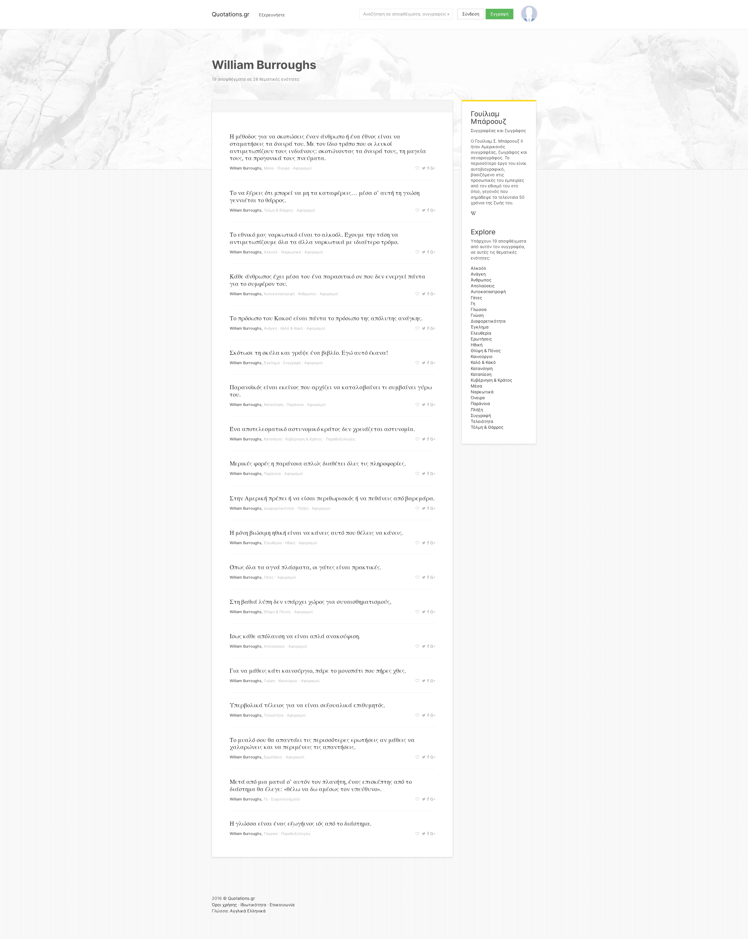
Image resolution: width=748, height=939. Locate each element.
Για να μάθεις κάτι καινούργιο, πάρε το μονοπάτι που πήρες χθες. (318, 670)
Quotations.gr (230, 14)
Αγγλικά (238, 910)
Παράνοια (295, 404)
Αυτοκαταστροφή (279, 294)
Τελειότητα (273, 715)
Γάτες (269, 577)
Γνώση (269, 681)
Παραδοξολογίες (340, 439)
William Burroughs (246, 168)
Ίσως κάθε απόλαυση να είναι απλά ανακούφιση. (295, 636)
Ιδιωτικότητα (253, 904)
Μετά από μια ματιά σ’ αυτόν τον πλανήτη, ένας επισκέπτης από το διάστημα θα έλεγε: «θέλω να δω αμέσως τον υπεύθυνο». (321, 785)
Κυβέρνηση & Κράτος (303, 439)
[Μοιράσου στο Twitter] (422, 168)
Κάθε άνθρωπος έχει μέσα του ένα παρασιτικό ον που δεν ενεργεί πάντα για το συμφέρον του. (327, 280)
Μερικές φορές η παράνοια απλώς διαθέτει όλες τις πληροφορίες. (318, 463)
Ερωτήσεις (273, 757)
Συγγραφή (292, 363)
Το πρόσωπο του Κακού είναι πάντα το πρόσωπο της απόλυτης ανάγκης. (326, 318)
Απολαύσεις (274, 646)
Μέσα (269, 168)
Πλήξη (302, 508)
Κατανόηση (273, 404)
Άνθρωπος (307, 294)
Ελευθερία (273, 543)
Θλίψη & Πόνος (277, 612)
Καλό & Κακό (291, 328)
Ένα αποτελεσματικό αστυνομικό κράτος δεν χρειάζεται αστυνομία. (322, 429)
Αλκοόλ (271, 252)
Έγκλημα (272, 363)
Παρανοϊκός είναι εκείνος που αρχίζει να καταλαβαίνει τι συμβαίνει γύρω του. (331, 390)
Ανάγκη (270, 328)
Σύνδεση (470, 13)
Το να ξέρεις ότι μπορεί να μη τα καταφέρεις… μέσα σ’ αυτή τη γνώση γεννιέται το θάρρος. (325, 196)
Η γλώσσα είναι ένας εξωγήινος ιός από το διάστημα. (300, 823)
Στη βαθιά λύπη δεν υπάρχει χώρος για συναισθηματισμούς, (310, 601)
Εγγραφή (499, 13)
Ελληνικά (256, 910)
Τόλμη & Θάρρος (278, 210)
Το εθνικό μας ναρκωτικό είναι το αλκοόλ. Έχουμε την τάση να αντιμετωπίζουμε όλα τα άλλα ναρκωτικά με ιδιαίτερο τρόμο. (314, 238)
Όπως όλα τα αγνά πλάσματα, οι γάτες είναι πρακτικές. (305, 567)
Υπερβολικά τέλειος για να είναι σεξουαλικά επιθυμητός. (307, 705)
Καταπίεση (273, 439)
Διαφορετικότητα (279, 508)
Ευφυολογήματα (285, 799)
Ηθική (290, 543)
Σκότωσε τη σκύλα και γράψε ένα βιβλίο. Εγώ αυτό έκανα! (309, 352)
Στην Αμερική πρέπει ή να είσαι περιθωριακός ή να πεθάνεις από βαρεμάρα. (332, 498)
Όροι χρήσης (224, 904)
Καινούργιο (287, 681)
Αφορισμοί (302, 168)
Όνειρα (283, 168)
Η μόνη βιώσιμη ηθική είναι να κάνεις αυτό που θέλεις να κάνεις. (316, 532)
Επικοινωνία (282, 904)
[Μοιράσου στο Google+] (432, 168)
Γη (266, 799)
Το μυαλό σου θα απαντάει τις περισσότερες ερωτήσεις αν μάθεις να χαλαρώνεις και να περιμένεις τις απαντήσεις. (322, 743)
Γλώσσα (271, 833)
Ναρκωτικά (291, 252)
